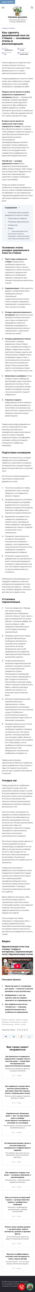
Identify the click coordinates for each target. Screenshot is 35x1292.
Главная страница (8, 28)
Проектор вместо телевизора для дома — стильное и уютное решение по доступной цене (19, 988)
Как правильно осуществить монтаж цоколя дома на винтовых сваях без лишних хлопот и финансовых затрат (17, 1089)
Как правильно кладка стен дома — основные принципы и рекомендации (17, 1175)
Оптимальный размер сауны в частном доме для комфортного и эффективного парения (17, 1146)
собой (24, 1022)
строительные (8, 1024)
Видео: (11, 228)
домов (12, 1020)
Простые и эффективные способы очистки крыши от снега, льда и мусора (17, 1256)
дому (26, 1020)
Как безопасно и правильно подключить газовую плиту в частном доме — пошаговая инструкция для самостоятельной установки (17, 1061)
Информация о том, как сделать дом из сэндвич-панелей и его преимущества (18, 997)
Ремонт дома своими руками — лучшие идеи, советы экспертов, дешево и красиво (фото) (17, 1230)
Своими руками (17, 17)
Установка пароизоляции (18, 222)
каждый (6, 1022)
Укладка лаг (13, 225)
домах (5, 1020)
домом (19, 1020)
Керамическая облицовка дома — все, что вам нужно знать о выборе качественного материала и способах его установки (17, 1118)
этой (24, 1024)
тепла (18, 1024)
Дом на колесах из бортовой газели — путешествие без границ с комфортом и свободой (17, 1201)
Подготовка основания (17, 218)
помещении (15, 1022)
